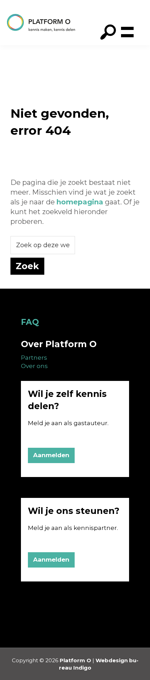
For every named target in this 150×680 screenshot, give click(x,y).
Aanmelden (51, 455)
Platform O (75, 660)
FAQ (30, 322)
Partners (34, 357)
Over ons (34, 365)
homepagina (80, 202)
